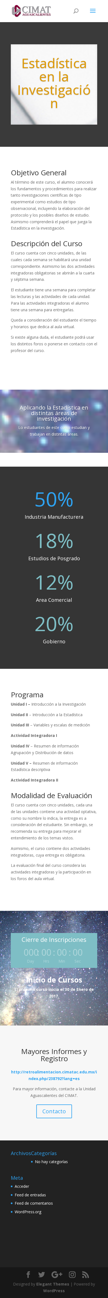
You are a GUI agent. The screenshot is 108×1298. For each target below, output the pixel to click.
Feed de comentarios (34, 1203)
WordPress (54, 1290)
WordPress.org (28, 1211)
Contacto (54, 1111)
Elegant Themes (52, 1284)
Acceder (22, 1186)
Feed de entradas (30, 1194)
